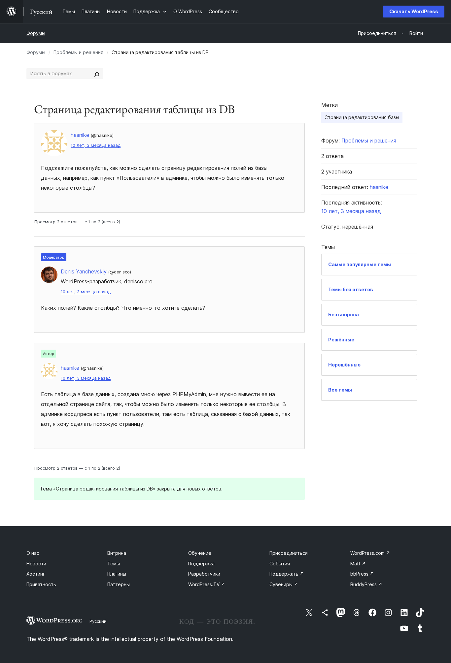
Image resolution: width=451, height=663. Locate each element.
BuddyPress (366, 584)
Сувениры (283, 584)
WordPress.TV (206, 584)
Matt (358, 563)
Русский (98, 621)
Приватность (41, 584)
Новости (36, 563)
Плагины (116, 574)
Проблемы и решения (78, 52)
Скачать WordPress (413, 11)
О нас (32, 553)
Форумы (35, 33)
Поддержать (286, 574)
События (279, 563)
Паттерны (118, 584)
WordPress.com (370, 553)
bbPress (362, 574)
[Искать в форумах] (96, 73)
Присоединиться (288, 553)
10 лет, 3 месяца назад (96, 145)
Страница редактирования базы (362, 117)
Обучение (199, 553)
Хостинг (35, 574)
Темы (113, 563)
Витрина (116, 553)
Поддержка (201, 563)
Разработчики (204, 574)
